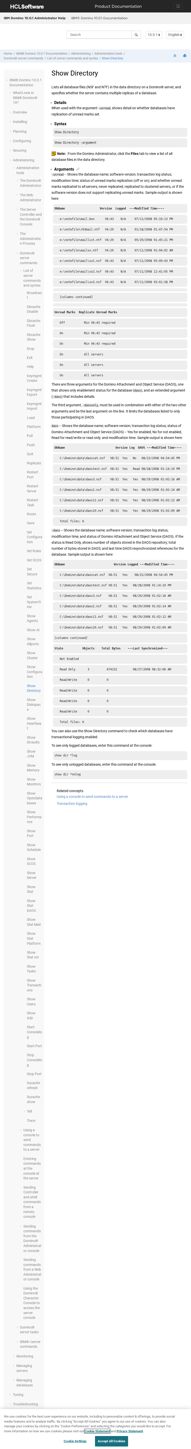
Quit (30, 454)
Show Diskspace (34, 705)
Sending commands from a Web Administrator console (32, 1269)
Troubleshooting (25, 1404)
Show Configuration (34, 672)
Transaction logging (72, 804)
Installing (20, 122)
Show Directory (112, 58)
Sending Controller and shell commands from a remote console (32, 1202)
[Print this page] (185, 56)
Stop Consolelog (34, 1060)
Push (31, 445)
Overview (20, 112)
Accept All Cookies (111, 1441)
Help (30, 367)
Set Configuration (34, 537)
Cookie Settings (75, 1441)
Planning (20, 131)
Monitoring (24, 1356)
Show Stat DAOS (31, 906)
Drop (30, 349)
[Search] (136, 35)
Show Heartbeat (34, 723)
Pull (30, 436)
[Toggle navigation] (178, 6)
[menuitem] (99, 18)
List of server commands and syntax (72, 58)
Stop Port (34, 1074)
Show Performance (34, 817)
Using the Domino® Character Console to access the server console (31, 1303)
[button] (7, 80)
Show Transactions (34, 985)
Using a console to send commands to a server (92, 797)
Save (30, 523)
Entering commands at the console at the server (32, 1168)
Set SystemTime (34, 602)
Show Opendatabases (34, 798)
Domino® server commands (23, 58)
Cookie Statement (97, 1431)
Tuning (18, 1395)
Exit (30, 358)
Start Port (34, 1046)
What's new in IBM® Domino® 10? (25, 97)
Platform (34, 427)
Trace (31, 1121)
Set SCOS (34, 560)
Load (31, 418)
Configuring (22, 141)
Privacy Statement (130, 1431)
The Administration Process (30, 238)
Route (31, 514)
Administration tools (108, 53)
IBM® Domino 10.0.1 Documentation (99, 18)
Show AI (33, 630)
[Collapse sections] (175, 56)
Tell (29, 1111)
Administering (81, 53)
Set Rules (34, 551)
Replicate (34, 463)
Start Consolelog (34, 1032)
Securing (19, 150)
